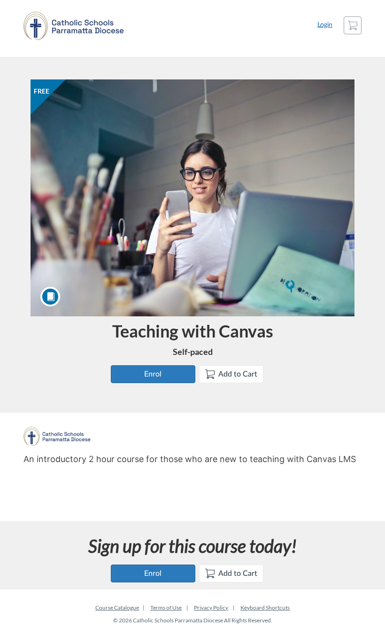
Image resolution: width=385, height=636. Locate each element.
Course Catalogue (117, 607)
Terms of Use (166, 607)
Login (324, 25)
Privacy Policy (211, 607)
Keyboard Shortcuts (265, 607)
